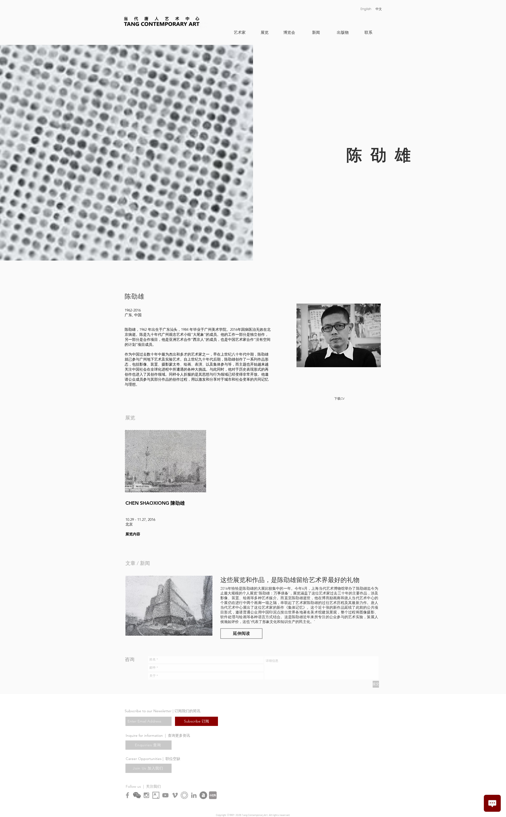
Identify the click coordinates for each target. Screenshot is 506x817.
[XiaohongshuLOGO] (213, 795)
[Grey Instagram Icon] (146, 795)
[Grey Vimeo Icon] (175, 795)
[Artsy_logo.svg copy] (156, 795)
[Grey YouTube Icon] (165, 795)
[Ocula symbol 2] (184, 795)
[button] (241, 633)
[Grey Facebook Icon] (127, 795)
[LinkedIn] (194, 795)
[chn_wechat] (137, 795)
